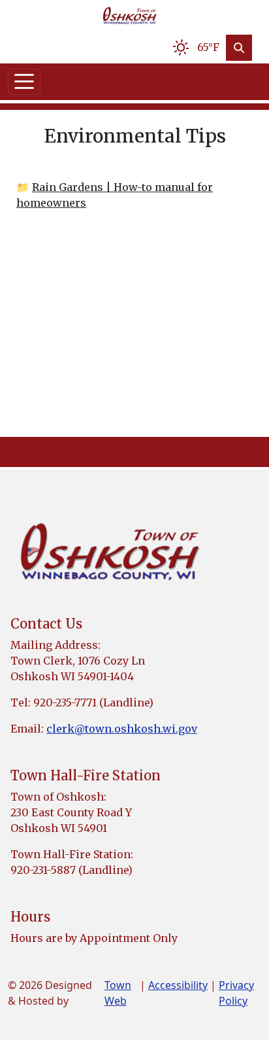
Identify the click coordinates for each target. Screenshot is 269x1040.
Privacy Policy (236, 993)
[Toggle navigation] (24, 82)
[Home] (129, 16)
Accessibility (178, 985)
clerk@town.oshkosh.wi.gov (121, 728)
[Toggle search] (239, 48)
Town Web (117, 993)
